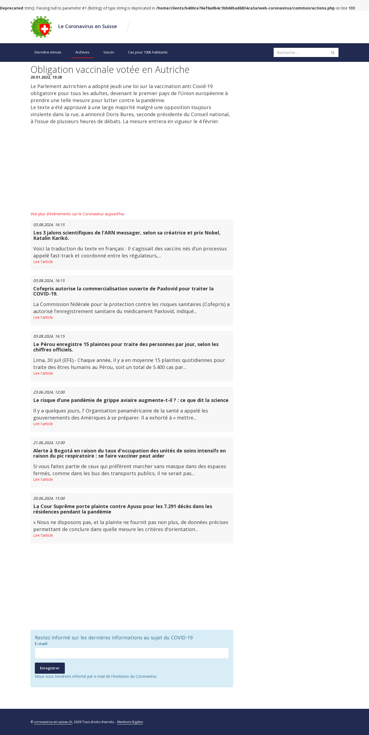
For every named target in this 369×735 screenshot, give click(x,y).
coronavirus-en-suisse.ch (53, 722)
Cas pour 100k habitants (148, 52)
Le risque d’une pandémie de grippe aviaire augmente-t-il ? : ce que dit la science (131, 400)
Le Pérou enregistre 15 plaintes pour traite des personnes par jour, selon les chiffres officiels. (126, 347)
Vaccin (108, 52)
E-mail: (41, 643)
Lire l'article (43, 261)
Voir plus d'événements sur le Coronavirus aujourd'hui (77, 213)
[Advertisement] (132, 168)
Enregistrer (50, 668)
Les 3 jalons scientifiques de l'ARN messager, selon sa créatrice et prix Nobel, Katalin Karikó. (126, 235)
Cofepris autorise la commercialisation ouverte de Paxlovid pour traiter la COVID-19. (123, 291)
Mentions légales (130, 722)
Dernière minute (48, 52)
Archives (82, 52)
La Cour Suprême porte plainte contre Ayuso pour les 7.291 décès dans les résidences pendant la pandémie (122, 509)
